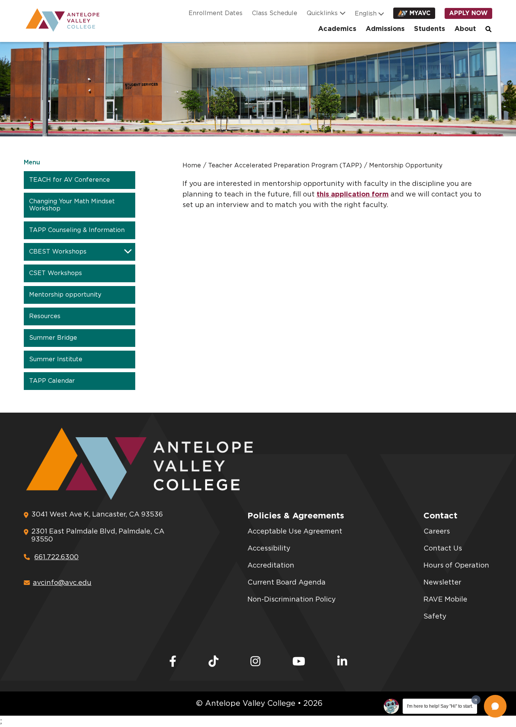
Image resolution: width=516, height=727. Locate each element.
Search (488, 29)
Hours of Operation (456, 565)
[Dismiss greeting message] (475, 699)
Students (429, 29)
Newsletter (442, 582)
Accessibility (268, 548)
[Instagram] (255, 662)
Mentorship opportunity (65, 295)
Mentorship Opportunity (405, 165)
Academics (337, 29)
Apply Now (468, 13)
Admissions (385, 29)
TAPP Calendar (52, 381)
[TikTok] (213, 662)
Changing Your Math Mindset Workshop (72, 205)
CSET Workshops (55, 273)
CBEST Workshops (58, 252)
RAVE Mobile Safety (445, 608)
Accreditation (270, 565)
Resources (44, 316)
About (465, 29)
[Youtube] (298, 662)
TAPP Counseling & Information (77, 230)
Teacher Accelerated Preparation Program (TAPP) (285, 165)
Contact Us (442, 548)
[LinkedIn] (342, 662)
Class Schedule (274, 13)
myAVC (420, 13)
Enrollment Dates (215, 13)
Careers (436, 531)
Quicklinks (322, 13)
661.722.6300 (56, 557)
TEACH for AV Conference (69, 180)
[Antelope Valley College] (59, 20)
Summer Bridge (53, 338)
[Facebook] (172, 662)
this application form (353, 194)
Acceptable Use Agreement (294, 531)
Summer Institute (55, 359)
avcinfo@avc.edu (62, 583)
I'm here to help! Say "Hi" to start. (440, 706)
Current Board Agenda (286, 582)
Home (191, 165)
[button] (495, 706)
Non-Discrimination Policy (291, 599)
